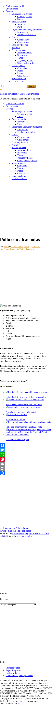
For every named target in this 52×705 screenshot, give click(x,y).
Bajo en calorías (19, 78)
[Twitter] (26, 450)
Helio (6, 246)
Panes (20, 70)
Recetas (9, 11)
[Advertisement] (26, 208)
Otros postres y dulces (27, 63)
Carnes (15, 37)
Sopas (20, 19)
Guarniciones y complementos (19, 675)
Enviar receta (12, 8)
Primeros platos (13, 668)
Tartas (20, 58)
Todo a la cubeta (19, 81)
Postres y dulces (19, 50)
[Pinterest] (26, 459)
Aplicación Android (15, 6)
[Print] (26, 468)
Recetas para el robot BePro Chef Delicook (19, 94)
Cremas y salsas (24, 16)
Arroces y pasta (19, 21)
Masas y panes (18, 65)
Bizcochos (22, 55)
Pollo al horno (14, 528)
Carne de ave (23, 39)
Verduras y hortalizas (26, 34)
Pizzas (20, 73)
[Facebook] (26, 445)
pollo (29, 536)
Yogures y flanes (24, 60)
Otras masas (22, 76)
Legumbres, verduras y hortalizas (27, 29)
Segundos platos (11, 249)
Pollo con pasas (15, 531)
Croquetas (22, 68)
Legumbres (22, 32)
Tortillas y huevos (20, 45)
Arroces (21, 24)
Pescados (16, 47)
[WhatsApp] (26, 454)
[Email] (26, 464)
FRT (19, 703)
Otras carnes (23, 42)
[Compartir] (26, 473)
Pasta (19, 27)
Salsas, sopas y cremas (22, 14)
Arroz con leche (24, 52)
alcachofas (21, 536)
